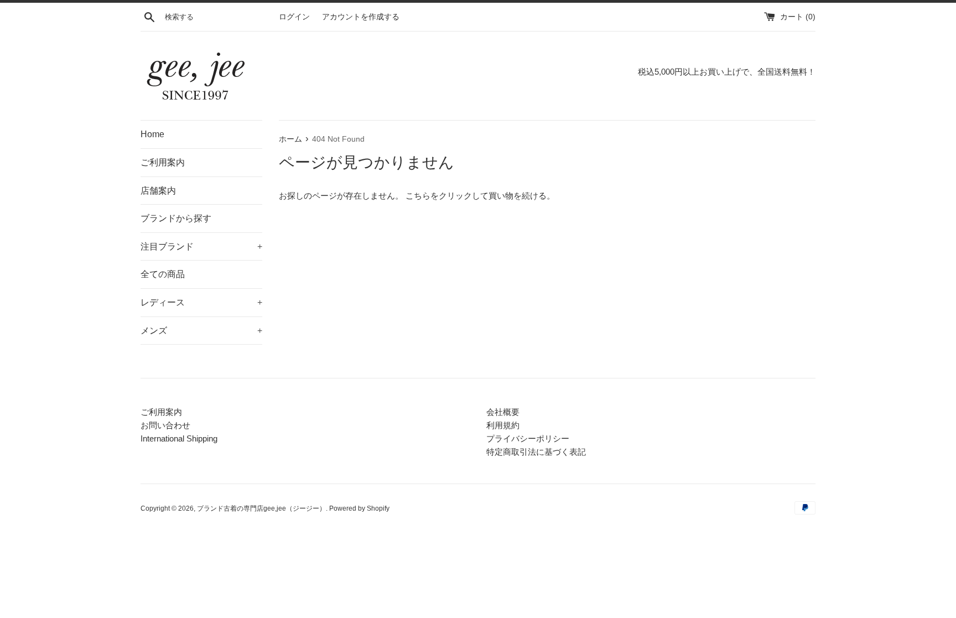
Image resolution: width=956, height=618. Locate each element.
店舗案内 (158, 190)
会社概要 (502, 412)
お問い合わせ (165, 425)
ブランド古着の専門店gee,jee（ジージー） (261, 508)
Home (152, 134)
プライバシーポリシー (527, 438)
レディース (201, 302)
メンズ (201, 330)
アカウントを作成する (360, 17)
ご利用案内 (163, 162)
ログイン (294, 17)
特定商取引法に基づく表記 (536, 451)
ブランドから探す (176, 218)
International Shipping (179, 438)
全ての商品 (163, 274)
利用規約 (502, 425)
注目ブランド (201, 246)
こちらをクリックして (447, 195)
